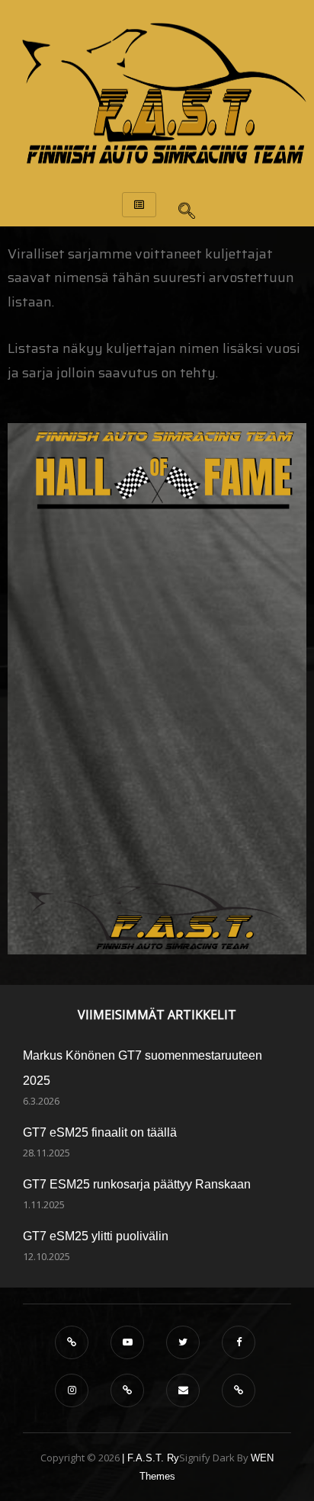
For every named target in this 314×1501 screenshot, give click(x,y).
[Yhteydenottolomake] (238, 1390)
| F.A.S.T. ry (150, 1458)
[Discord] (71, 1342)
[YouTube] (127, 1342)
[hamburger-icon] (139, 204)
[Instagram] (71, 1390)
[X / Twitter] (183, 1342)
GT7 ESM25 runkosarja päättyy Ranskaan (137, 1184)
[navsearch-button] (186, 206)
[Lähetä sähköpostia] (183, 1390)
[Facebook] (238, 1342)
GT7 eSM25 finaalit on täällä (100, 1132)
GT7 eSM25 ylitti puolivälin (95, 1236)
